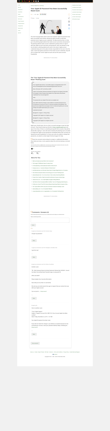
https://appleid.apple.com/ (59, 127)
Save (33, 148)
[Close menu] (18, 34)
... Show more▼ (43, 291)
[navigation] (69, 18)
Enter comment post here (36, 216)
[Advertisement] (50, 66)
